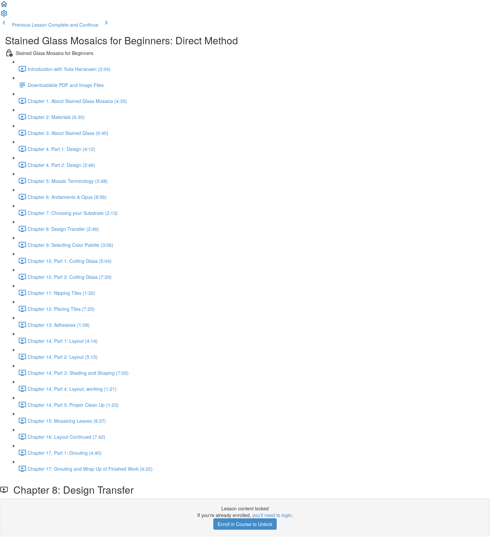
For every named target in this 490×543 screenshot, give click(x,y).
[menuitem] (4, 15)
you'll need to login (272, 515)
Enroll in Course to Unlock (245, 524)
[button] (4, 6)
